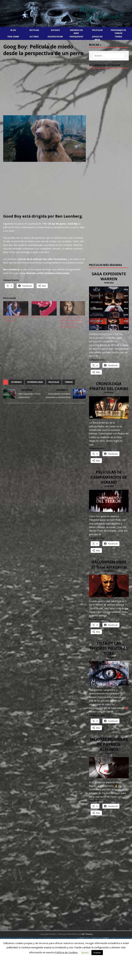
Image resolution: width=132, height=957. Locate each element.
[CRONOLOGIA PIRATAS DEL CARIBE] (109, 416)
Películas (97, 30)
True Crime (13, 36)
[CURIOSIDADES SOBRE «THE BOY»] (15, 308)
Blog (13, 30)
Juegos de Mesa (97, 38)
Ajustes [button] (85, 952)
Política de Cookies (66, 952)
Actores (34, 36)
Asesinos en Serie (76, 32)
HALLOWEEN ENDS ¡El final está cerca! (109, 564)
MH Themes (87, 934)
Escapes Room (55, 36)
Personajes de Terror (118, 32)
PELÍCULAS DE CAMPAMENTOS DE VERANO (109, 477)
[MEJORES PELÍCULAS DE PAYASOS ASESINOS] (109, 776)
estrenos (16, 382)
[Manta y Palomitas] (66, 26)
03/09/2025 (10, 60)
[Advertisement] (44, 89)
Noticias (34, 30)
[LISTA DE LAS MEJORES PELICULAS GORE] (109, 684)
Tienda (118, 36)
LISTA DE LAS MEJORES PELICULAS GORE (109, 648)
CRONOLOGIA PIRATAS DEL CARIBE (109, 386)
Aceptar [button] (97, 952)
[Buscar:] (109, 56)
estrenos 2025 (35, 382)
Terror (69, 382)
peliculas (53, 382)
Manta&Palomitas (28, 60)
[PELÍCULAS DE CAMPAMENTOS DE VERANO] (109, 510)
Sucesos (55, 30)
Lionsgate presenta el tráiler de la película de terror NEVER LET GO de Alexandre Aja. (71, 322)
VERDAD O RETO (41, 317)
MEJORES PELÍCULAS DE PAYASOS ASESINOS (109, 744)
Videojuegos (76, 36)
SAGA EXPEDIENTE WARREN (109, 276)
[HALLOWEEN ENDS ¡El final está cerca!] (109, 595)
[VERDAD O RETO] (44, 308)
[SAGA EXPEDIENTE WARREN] (109, 328)
